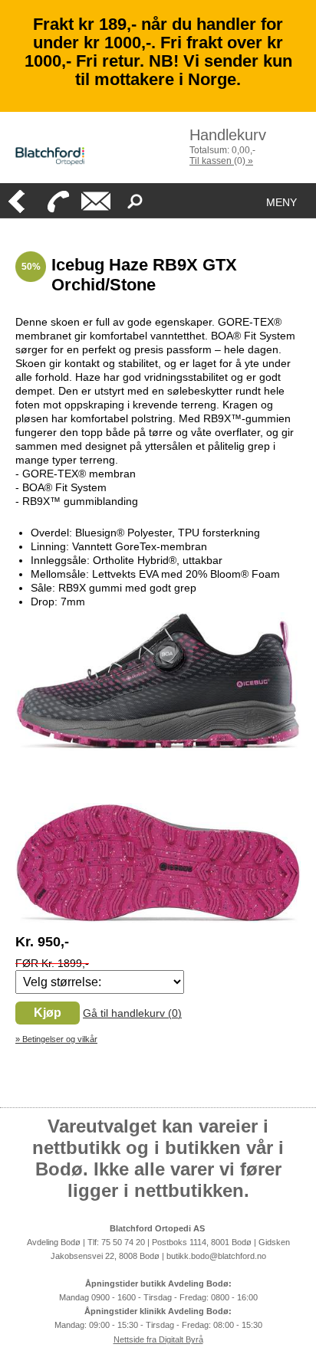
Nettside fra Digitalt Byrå (158, 1339)
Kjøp (47, 1012)
